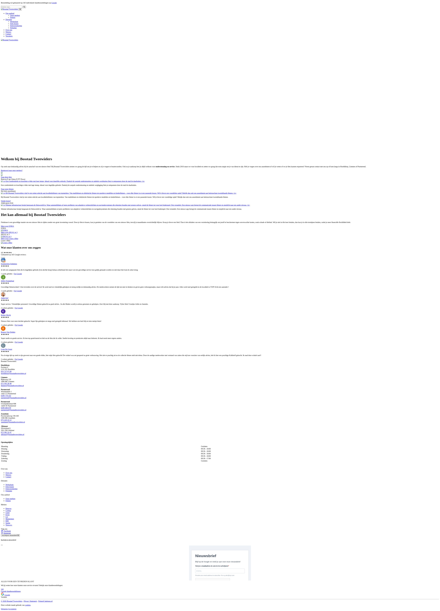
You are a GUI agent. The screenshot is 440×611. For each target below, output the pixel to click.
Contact (8, 34)
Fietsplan (13, 28)
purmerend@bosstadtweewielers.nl (13, 398)
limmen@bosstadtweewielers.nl (12, 386)
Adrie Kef (4, 298)
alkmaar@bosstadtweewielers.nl (12, 434)
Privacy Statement (30, 601)
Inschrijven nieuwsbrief (9, 535)
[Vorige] (2, 257)
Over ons (9, 30)
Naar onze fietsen (7, 189)
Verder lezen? (6, 201)
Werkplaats (14, 22)
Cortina (8, 511)
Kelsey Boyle (6, 315)
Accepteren (12, 609)
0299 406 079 (6, 408)
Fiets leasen (14, 24)
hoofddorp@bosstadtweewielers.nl (13, 373)
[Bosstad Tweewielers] (10, 9)
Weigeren (4, 609)
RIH (7, 521)
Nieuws (8, 32)
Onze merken (15, 15)
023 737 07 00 (6, 371)
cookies (27, 605)
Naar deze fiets (6, 177)
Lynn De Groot (6, 349)
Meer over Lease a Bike (9, 239)
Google (54, 3)
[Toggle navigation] (20, 9)
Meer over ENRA (7, 226)
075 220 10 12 (6, 420)
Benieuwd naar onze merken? (11, 170)
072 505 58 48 (6, 384)
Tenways (9, 525)
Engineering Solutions (9, 264)
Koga (8, 515)
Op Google (18, 274)
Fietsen (12, 17)
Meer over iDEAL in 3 (9, 232)
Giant (8, 513)
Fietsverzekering (16, 26)
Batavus (8, 509)
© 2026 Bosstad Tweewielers (11, 601)
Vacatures (9, 36)
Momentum (10, 519)
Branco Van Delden (8, 332)
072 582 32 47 (6, 432)
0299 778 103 (6, 396)
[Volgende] (4, 257)
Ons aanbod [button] (10, 13)
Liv (7, 517)
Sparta (8, 523)
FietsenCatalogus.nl (45, 601)
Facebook (7, 531)
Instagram (7, 533)
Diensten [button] (9, 20)
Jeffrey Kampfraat (7, 281)
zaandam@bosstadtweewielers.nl (13, 422)
